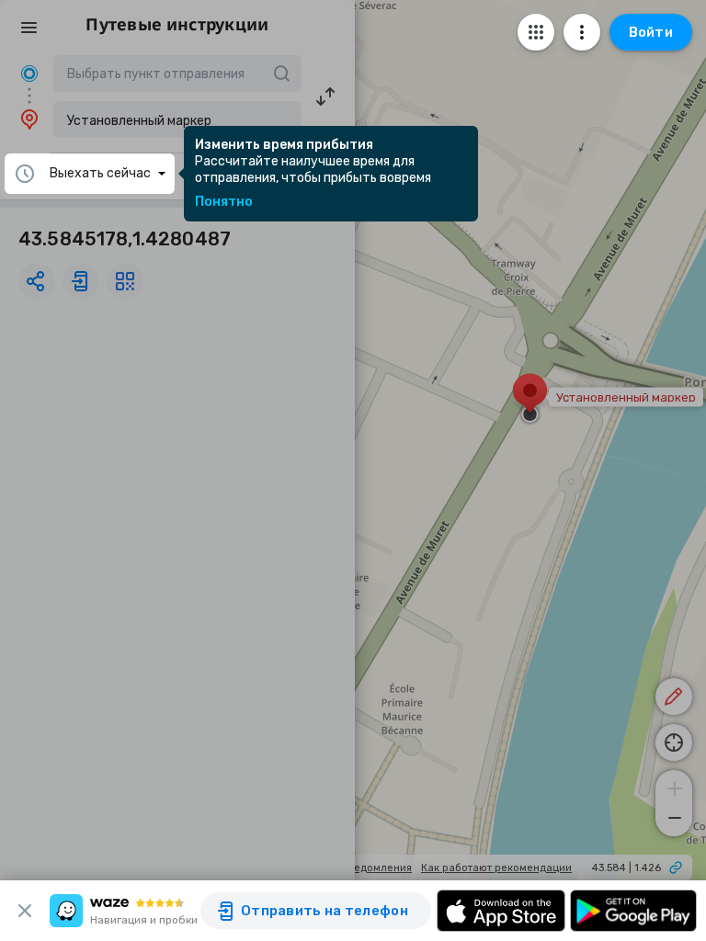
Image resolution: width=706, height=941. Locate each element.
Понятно (224, 202)
